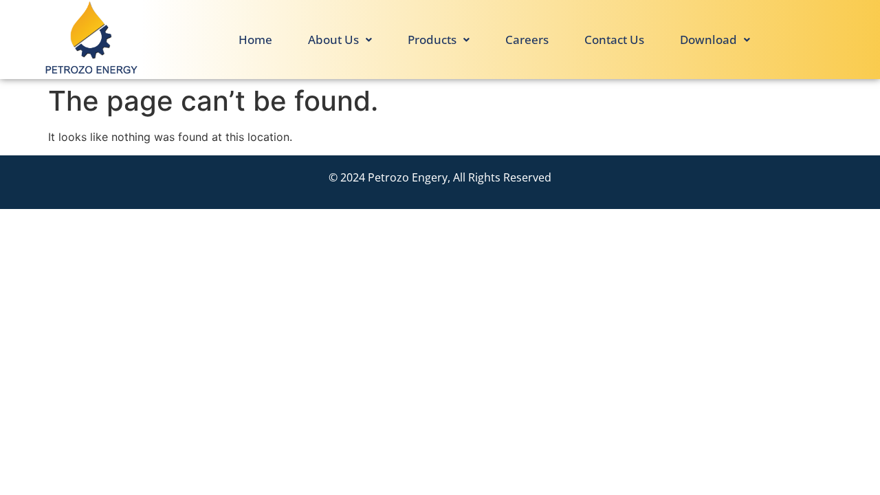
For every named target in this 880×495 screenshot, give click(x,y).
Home (255, 39)
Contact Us (614, 39)
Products (432, 39)
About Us (333, 39)
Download (708, 39)
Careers (527, 39)
